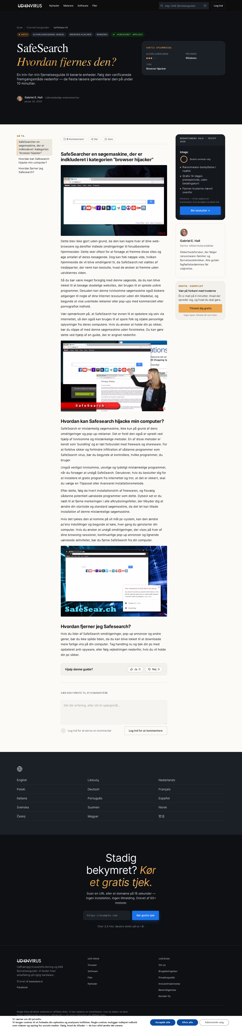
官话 (162, 816)
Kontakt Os (165, 996)
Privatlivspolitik (167, 977)
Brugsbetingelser (168, 971)
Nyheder (54, 5)
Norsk (163, 807)
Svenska (23, 807)
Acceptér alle (162, 1022)
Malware (68, 5)
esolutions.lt (36, 981)
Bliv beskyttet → (200, 210)
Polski (21, 789)
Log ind (218, 5)
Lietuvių (93, 780)
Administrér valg (214, 1022)
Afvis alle (187, 1022)
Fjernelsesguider (38, 27)
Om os (162, 965)
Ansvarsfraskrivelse (169, 983)
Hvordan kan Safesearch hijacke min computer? (34, 160)
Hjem (19, 27)
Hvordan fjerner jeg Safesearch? (31, 170)
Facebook (22, 987)
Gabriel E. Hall (34, 97)
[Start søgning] (161, 5)
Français (165, 789)
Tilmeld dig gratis (200, 308)
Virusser (92, 965)
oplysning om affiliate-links (91, 1015)
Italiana (22, 798)
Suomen (93, 807)
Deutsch (93, 789)
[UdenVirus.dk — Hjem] (30, 6)
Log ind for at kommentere (146, 730)
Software (83, 5)
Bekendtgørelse (167, 989)
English (22, 780)
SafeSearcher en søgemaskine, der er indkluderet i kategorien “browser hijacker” (34, 147)
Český (21, 816)
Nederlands (167, 780)
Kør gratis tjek (145, 915)
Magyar (93, 816)
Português (95, 798)
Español (164, 798)
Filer (94, 5)
